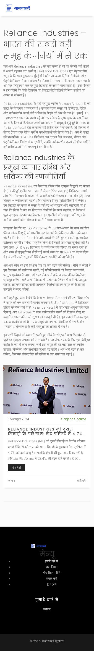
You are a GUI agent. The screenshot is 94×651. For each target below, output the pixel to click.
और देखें (16, 467)
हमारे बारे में (51, 561)
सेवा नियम (51, 567)
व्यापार (11, 480)
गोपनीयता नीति (51, 573)
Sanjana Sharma (73, 419)
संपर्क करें (51, 579)
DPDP (51, 585)
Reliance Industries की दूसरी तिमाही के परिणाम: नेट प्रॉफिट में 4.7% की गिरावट (45, 431)
